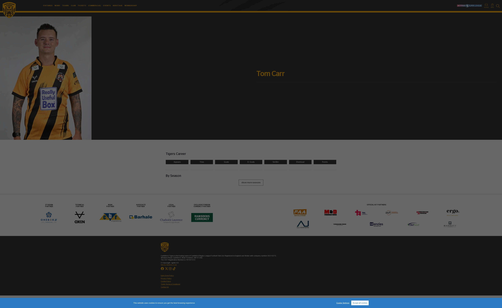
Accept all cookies (360, 303)
